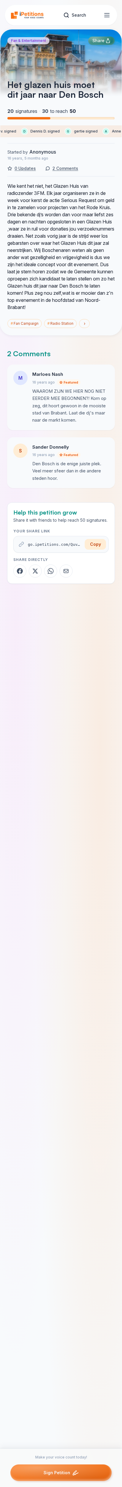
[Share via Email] (66, 571)
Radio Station (60, 323)
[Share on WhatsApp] (50, 571)
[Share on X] (35, 571)
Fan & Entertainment (28, 40)
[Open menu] (106, 15)
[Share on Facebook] (19, 571)
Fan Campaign (24, 323)
